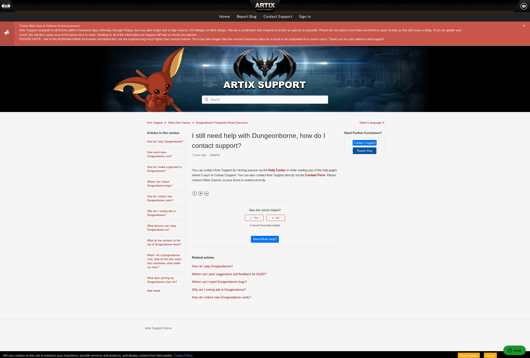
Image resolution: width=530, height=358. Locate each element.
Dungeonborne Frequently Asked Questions (222, 122)
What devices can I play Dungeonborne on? (161, 227)
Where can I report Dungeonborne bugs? (159, 183)
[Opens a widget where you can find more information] (514, 351)
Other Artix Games (179, 122)
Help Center (276, 170)
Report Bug (247, 17)
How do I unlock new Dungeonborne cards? (160, 198)
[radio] (254, 218)
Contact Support (278, 17)
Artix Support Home (158, 328)
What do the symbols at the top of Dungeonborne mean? (164, 242)
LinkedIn (206, 193)
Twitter (200, 193)
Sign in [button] (305, 17)
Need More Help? (265, 239)
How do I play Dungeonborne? (165, 141)
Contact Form (315, 175)
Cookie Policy (183, 355)
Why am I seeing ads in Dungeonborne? (161, 213)
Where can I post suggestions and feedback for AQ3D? (229, 274)
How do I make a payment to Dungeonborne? (164, 169)
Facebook (194, 193)
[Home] (8, 6)
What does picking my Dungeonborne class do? (162, 280)
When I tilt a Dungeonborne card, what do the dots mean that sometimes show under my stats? (164, 261)
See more (153, 290)
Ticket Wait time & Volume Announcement (49, 26)
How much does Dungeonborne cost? (159, 154)
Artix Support (155, 122)
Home (224, 17)
